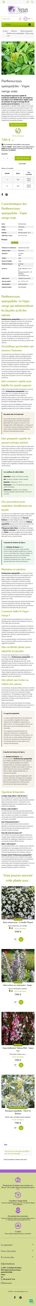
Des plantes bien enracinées (18, 1216)
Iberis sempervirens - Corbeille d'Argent (18, 922)
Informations (8, 1263)
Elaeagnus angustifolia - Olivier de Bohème (18, 1112)
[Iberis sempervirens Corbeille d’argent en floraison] (18, 902)
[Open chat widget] (31, 1301)
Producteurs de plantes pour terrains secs (18, 1185)
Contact (18, 1232)
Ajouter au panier (23, 158)
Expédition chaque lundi (18, 1201)
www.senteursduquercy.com (21, 1291)
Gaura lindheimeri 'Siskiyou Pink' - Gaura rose (17, 1049)
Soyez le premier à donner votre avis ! (15, 1159)
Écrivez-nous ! (7, 1283)
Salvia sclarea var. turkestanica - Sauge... (18, 985)
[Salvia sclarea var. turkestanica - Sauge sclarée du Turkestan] (18, 965)
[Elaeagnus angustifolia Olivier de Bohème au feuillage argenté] (18, 1091)
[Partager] (2, 195)
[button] (18, 1245)
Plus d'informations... (18, 125)
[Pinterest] (6, 195)
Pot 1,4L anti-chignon (18, 136)
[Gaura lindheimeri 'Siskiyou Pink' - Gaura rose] (18, 1028)
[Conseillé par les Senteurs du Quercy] (18, 131)
